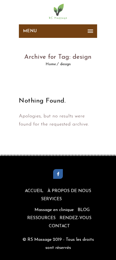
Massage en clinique (54, 210)
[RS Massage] (58, 12)
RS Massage (40, 240)
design (65, 64)
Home (51, 64)
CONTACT (59, 226)
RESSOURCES (41, 218)
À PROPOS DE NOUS (69, 191)
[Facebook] (58, 174)
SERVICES (51, 199)
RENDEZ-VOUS (75, 218)
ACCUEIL (34, 191)
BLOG (84, 210)
